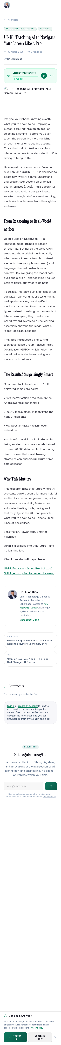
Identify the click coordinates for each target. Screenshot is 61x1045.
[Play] (44, 76)
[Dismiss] (55, 1037)
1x (50, 75)
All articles (13, 19)
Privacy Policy (49, 796)
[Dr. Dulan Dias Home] (7, 5)
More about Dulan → (31, 619)
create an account (28, 706)
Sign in (10, 706)
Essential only (40, 1037)
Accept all (17, 1037)
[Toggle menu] (54, 5)
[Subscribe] (51, 786)
